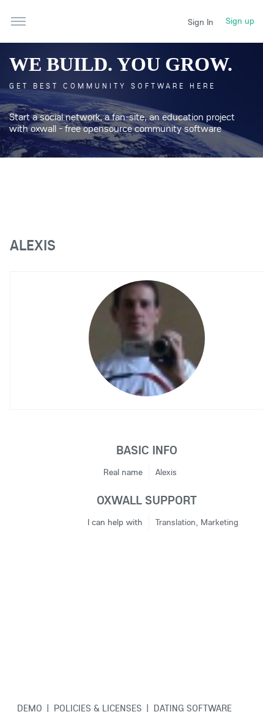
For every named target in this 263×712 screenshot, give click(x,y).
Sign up (240, 20)
